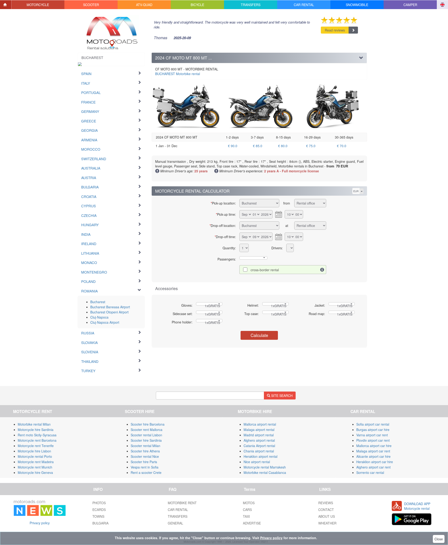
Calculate (259, 335)
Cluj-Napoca (99, 317)
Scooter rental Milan (145, 445)
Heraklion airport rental (260, 456)
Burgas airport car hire (372, 429)
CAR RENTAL (178, 509)
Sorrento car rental (370, 472)
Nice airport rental (257, 461)
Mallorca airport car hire (374, 445)
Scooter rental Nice (145, 456)
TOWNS (98, 516)
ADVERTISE (252, 523)
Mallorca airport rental (260, 424)
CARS (247, 509)
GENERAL (175, 523)
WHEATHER (327, 523)
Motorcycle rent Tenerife (36, 445)
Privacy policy (40, 523)
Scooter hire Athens (145, 451)
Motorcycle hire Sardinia (35, 429)
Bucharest (97, 301)
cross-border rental (265, 269)
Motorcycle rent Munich (35, 467)
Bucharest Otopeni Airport (109, 312)
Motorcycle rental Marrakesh (265, 467)
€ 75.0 (310, 145)
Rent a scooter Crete (146, 472)
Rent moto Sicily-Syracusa (37, 435)
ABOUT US (326, 516)
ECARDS (99, 509)
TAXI (246, 516)
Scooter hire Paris (144, 461)
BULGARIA (100, 523)
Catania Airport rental (259, 445)
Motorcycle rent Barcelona (37, 440)
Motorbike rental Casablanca (265, 472)
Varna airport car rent (372, 435)
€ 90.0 (232, 145)
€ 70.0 (341, 145)
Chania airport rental (259, 451)
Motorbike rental (177, 73)
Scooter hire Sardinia (146, 440)
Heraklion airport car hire (374, 461)
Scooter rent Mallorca (146, 429)
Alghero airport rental (259, 440)
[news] (40, 507)
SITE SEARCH (281, 395)
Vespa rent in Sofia (144, 467)
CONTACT (326, 509)
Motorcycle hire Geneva (35, 472)
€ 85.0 (257, 145)
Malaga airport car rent (373, 451)
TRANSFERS (177, 516)
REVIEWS (325, 502)
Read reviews (335, 30)
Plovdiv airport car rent (373, 440)
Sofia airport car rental (372, 424)
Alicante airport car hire (373, 456)
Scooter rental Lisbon (146, 435)
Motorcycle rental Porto (35, 456)
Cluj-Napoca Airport (104, 322)
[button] (38, 4)
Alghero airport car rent (373, 467)
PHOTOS (99, 502)
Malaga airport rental (259, 429)
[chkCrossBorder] (322, 269)
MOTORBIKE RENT (182, 502)
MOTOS (249, 502)
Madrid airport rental (259, 435)
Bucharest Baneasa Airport (110, 307)
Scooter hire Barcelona (147, 424)
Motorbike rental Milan (34, 424)
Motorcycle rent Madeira (36, 461)
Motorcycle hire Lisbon (34, 451)
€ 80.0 (282, 145)
